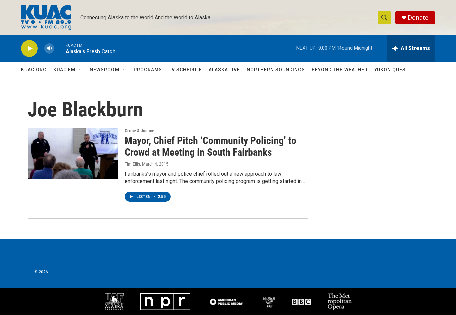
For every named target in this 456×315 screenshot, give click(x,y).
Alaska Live (224, 69)
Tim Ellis (132, 164)
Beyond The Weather (340, 69)
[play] (29, 48)
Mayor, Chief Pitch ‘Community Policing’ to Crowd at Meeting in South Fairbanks (210, 146)
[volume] (49, 48)
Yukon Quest (391, 69)
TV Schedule (185, 69)
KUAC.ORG (34, 69)
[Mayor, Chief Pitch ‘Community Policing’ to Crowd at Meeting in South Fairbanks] (73, 153)
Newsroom (104, 69)
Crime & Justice (139, 130)
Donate (418, 17)
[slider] (60, 48)
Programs (148, 69)
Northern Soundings (276, 69)
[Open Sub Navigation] (80, 69)
